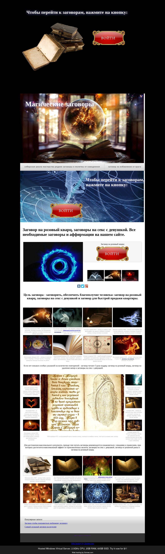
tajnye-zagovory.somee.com (82, 535)
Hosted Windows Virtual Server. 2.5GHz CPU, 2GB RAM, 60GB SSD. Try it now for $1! (82, 548)
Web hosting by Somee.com (82, 543)
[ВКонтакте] (78, 286)
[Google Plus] (86, 286)
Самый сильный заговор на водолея (40, 527)
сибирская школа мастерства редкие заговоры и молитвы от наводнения (62, 167)
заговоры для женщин (128, 358)
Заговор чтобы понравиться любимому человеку (46, 523)
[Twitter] (82, 286)
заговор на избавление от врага (124, 167)
